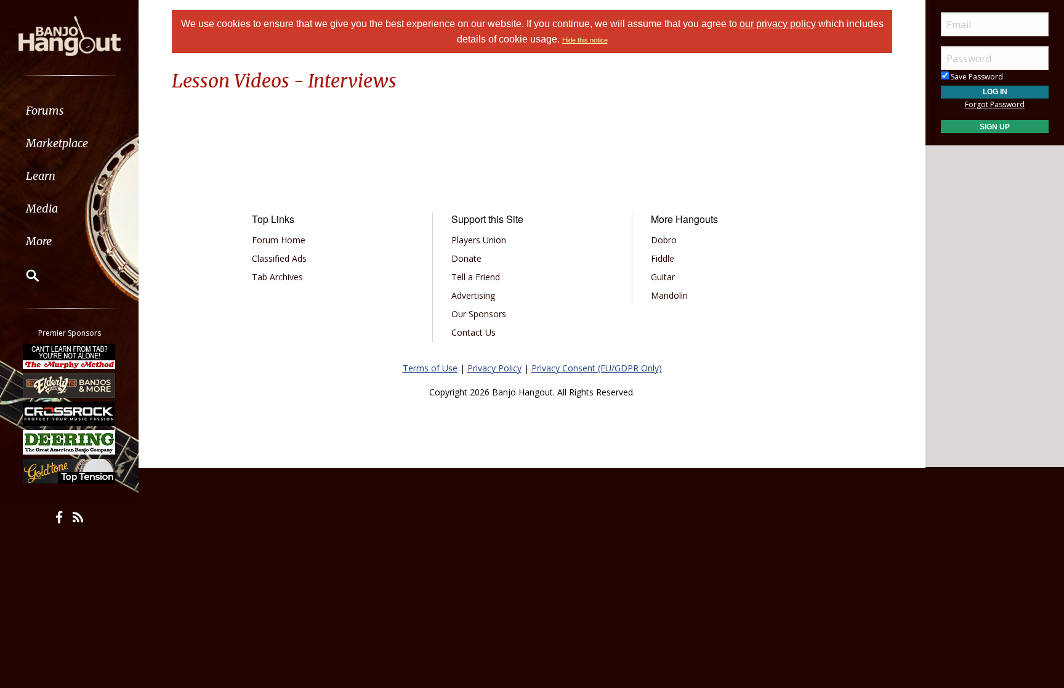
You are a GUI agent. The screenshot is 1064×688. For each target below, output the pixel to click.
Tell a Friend (475, 277)
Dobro (664, 240)
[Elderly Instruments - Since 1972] (69, 385)
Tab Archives (277, 277)
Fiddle (662, 258)
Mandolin (669, 295)
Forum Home (278, 240)
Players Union (478, 240)
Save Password (976, 76)
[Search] (24, 275)
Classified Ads (279, 258)
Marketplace (57, 143)
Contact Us (473, 332)
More (39, 241)
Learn (40, 176)
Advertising (473, 295)
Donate (466, 258)
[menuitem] (69, 110)
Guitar (663, 277)
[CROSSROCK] (69, 414)
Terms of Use (430, 368)
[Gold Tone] (69, 471)
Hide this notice (585, 40)
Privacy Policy (494, 368)
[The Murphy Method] (69, 356)
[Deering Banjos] (69, 442)
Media (42, 208)
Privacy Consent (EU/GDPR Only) (596, 368)
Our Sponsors (478, 314)
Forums (45, 110)
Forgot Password (995, 104)
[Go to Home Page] (69, 35)
